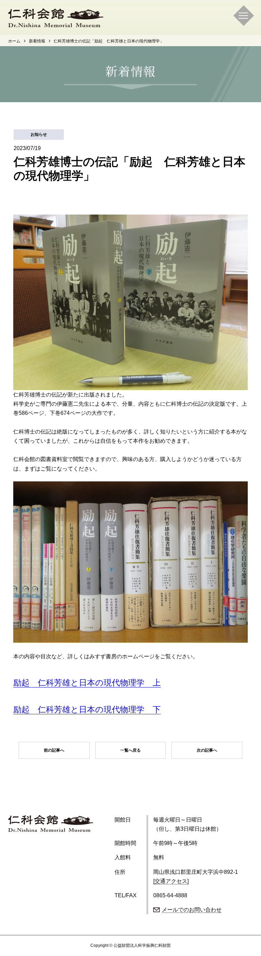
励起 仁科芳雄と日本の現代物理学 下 (87, 709)
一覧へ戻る (130, 750)
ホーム (14, 41)
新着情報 (37, 41)
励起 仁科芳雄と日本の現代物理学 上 (87, 682)
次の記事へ (207, 750)
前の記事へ (54, 750)
